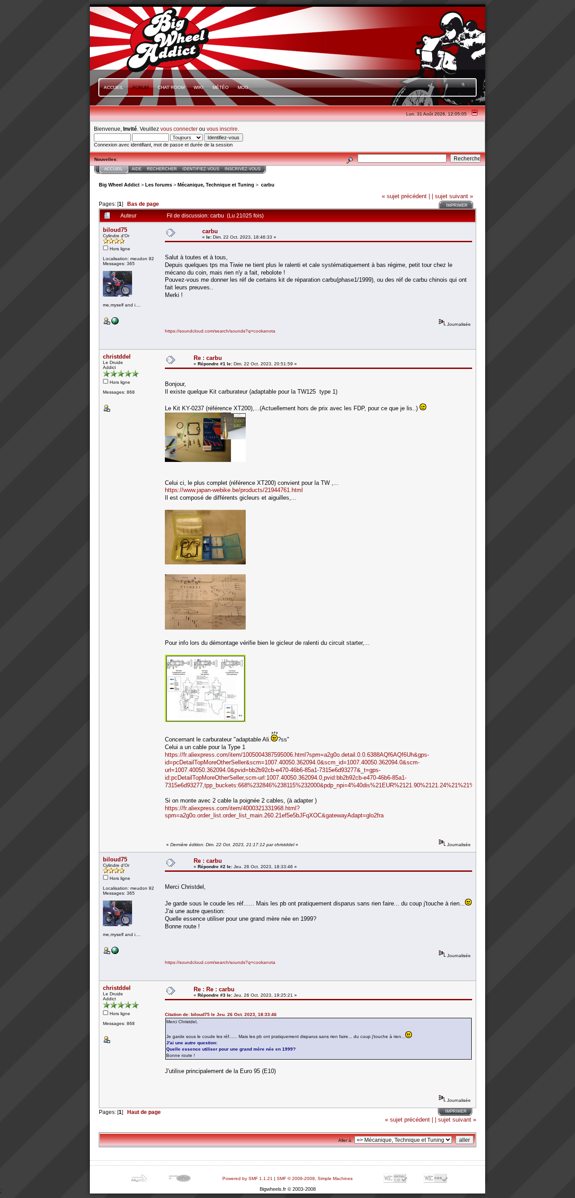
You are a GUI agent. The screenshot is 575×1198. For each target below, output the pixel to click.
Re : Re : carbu (214, 989)
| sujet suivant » (452, 196)
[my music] (115, 322)
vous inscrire (222, 129)
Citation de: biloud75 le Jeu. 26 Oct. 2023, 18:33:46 (221, 1014)
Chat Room (171, 87)
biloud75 (115, 229)
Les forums (158, 184)
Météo (220, 87)
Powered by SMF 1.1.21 (247, 1178)
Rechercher (162, 169)
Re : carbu (208, 358)
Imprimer (457, 205)
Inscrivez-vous (243, 169)
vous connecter (179, 129)
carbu (267, 184)
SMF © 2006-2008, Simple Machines (315, 1178)
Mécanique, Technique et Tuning (215, 184)
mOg (243, 87)
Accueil (114, 87)
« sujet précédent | (406, 196)
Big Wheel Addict (119, 184)
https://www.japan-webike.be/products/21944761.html (234, 490)
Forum (141, 87)
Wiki (198, 87)
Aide (137, 169)
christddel (117, 356)
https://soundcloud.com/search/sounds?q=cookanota (220, 330)
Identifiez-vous (200, 169)
